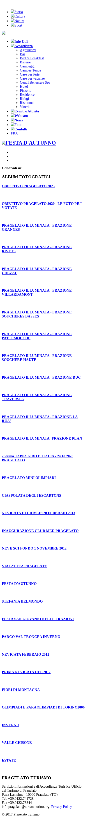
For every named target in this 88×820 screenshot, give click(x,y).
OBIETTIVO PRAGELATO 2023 (28, 186)
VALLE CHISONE (17, 742)
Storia (18, 12)
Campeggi (27, 66)
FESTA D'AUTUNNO (19, 583)
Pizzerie (25, 90)
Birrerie (25, 62)
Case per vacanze (32, 78)
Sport (18, 25)
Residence (27, 94)
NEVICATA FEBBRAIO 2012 (25, 654)
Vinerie (25, 107)
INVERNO (10, 725)
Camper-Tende (30, 70)
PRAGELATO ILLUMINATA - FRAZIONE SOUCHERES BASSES (37, 314)
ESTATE (9, 760)
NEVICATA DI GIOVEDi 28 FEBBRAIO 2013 (38, 513)
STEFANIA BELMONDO (22, 601)
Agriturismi (28, 50)
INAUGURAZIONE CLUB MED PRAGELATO (40, 531)
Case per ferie (29, 74)
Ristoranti (27, 103)
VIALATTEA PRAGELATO (24, 566)
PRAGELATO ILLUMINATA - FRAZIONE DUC (41, 377)
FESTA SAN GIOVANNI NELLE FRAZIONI (38, 619)
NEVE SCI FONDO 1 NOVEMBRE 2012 (34, 548)
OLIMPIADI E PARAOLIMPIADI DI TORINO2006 (43, 707)
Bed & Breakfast (32, 58)
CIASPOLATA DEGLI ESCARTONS (31, 495)
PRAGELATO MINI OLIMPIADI (29, 478)
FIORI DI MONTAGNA (21, 690)
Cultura (19, 16)
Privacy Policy (61, 807)
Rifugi (24, 99)
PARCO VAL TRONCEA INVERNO (31, 637)
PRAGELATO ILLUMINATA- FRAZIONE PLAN (42, 438)
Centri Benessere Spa (35, 82)
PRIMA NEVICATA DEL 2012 (26, 672)
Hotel (24, 86)
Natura (19, 21)
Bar (22, 54)
